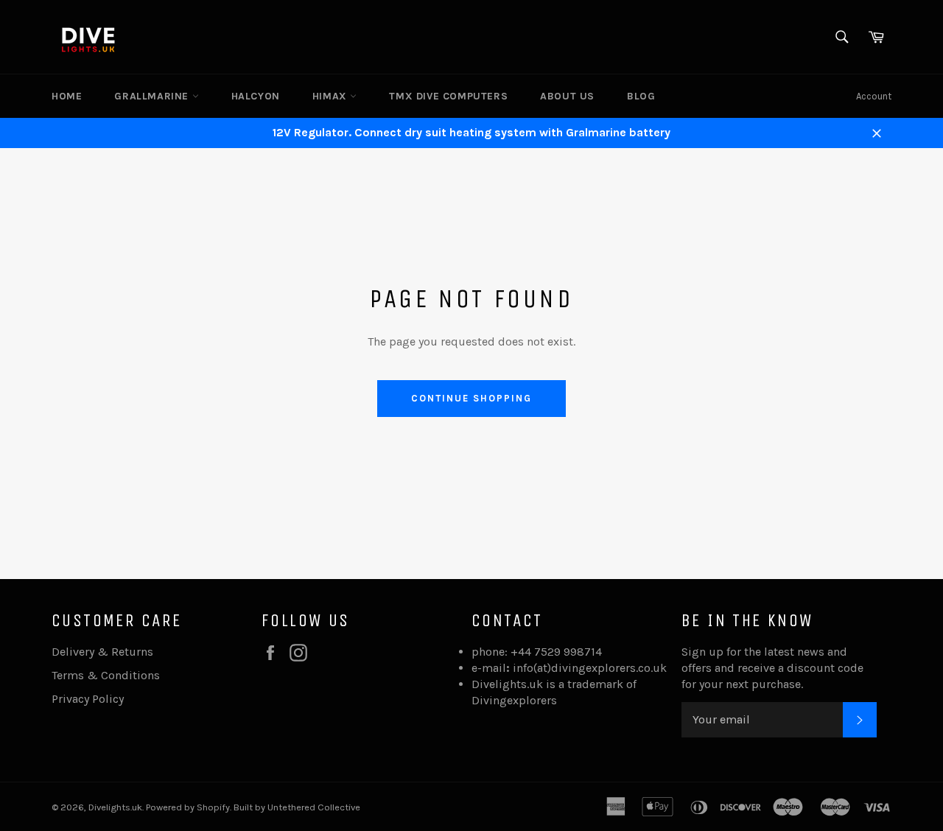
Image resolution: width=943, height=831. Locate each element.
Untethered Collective (313, 807)
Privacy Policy (88, 699)
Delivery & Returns (102, 652)
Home (67, 96)
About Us (567, 96)
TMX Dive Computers (448, 96)
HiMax (331, 96)
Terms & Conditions (106, 675)
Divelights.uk (115, 807)
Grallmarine (153, 96)
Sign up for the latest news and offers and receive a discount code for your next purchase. (772, 668)
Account (873, 96)
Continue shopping (471, 398)
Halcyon (255, 96)
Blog (641, 96)
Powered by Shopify (188, 807)
